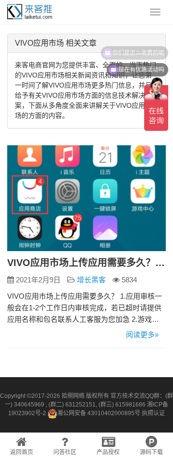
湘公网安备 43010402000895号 (98, 413)
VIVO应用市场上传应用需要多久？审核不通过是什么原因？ (86, 262)
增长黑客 (91, 280)
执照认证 (153, 413)
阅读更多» (142, 334)
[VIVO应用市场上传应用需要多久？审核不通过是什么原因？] (86, 198)
